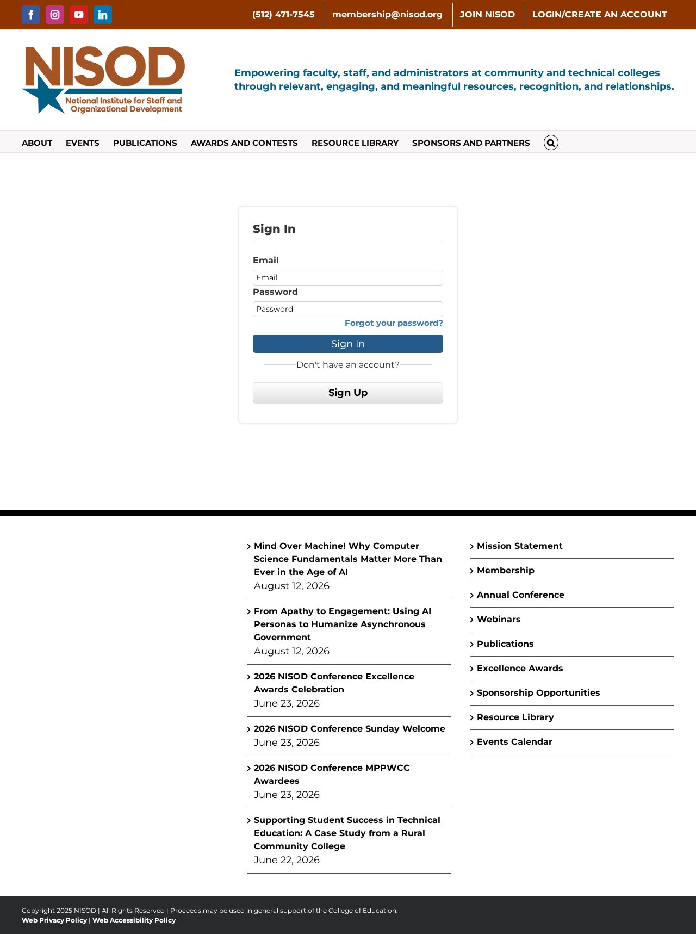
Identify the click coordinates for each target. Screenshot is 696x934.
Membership (506, 570)
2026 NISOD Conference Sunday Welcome (349, 728)
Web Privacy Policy (54, 920)
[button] (551, 141)
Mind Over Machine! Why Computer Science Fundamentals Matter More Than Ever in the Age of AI (348, 559)
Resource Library (515, 717)
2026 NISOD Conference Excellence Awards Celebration (334, 683)
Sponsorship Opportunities (538, 693)
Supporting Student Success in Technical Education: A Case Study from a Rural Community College (347, 833)
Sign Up (348, 393)
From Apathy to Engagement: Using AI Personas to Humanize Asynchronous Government (342, 624)
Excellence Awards (520, 668)
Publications (505, 644)
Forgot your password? (394, 323)
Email (266, 260)
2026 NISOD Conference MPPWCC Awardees (332, 774)
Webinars (499, 619)
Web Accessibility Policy (134, 920)
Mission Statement (520, 546)
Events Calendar (514, 742)
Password (275, 292)
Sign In (348, 344)
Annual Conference (520, 595)
